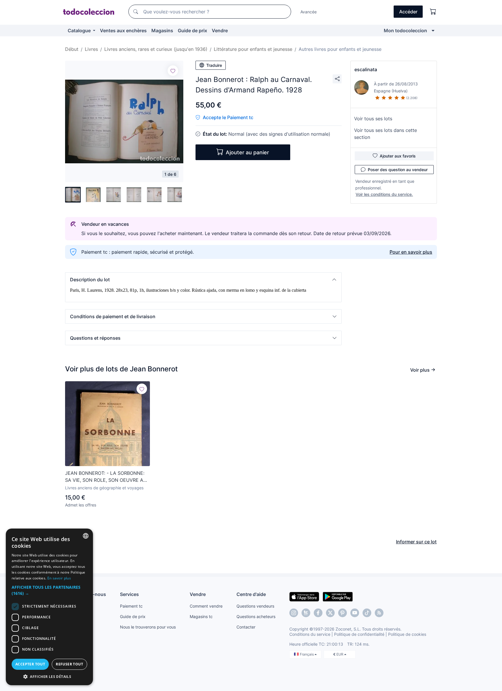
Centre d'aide (251, 594)
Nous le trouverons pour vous (148, 626)
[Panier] (433, 11)
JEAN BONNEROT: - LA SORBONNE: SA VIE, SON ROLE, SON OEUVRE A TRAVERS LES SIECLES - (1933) (104, 477)
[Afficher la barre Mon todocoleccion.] (433, 30)
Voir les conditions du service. (384, 194)
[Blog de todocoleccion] (379, 612)
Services (129, 594)
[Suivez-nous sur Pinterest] (342, 612)
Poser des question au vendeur (398, 169)
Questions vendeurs (255, 606)
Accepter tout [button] (30, 664)
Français (307, 654)
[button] (203, 279)
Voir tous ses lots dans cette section (385, 133)
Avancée (308, 11)
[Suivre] (173, 70)
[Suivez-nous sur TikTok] (367, 612)
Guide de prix (192, 30)
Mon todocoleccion (405, 30)
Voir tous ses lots (373, 118)
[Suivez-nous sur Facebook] (318, 612)
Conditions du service (309, 634)
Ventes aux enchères (123, 30)
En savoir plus (59, 578)
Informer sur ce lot (416, 542)
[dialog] (49, 607)
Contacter (245, 626)
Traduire (214, 65)
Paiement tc (131, 606)
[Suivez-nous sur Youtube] (354, 612)
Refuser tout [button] (69, 664)
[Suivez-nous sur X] (330, 612)
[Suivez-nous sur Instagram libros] (306, 612)
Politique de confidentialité (359, 634)
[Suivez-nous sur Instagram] (293, 612)
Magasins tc (201, 616)
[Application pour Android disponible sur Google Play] (338, 596)
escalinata (365, 69)
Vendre (220, 30)
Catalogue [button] (80, 30)
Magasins (162, 30)
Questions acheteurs (255, 616)
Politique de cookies (407, 634)
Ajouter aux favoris (398, 155)
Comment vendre (206, 606)
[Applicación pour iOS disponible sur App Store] (304, 596)
